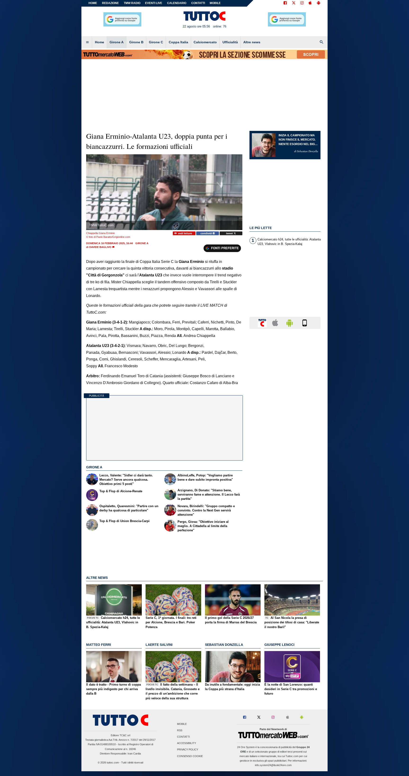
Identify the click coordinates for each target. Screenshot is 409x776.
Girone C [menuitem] (156, 42)
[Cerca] (321, 42)
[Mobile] (304, 322)
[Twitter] (293, 3)
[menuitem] (87, 42)
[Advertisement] (284, 516)
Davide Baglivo (100, 247)
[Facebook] (285, 3)
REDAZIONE (110, 3)
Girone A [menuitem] (117, 42)
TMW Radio (132, 3)
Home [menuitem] (99, 42)
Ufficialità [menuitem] (230, 42)
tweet (230, 233)
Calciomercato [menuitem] (205, 42)
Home (93, 3)
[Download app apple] (310, 3)
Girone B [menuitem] (136, 42)
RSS (179, 730)
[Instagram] (302, 3)
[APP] (263, 322)
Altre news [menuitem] (251, 42)
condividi (206, 233)
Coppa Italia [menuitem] (178, 42)
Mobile (182, 724)
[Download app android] (318, 3)
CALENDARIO (176, 3)
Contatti (183, 737)
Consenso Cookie (190, 756)
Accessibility (186, 743)
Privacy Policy (187, 749)
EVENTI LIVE (153, 3)
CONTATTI (198, 3)
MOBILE (215, 3)
